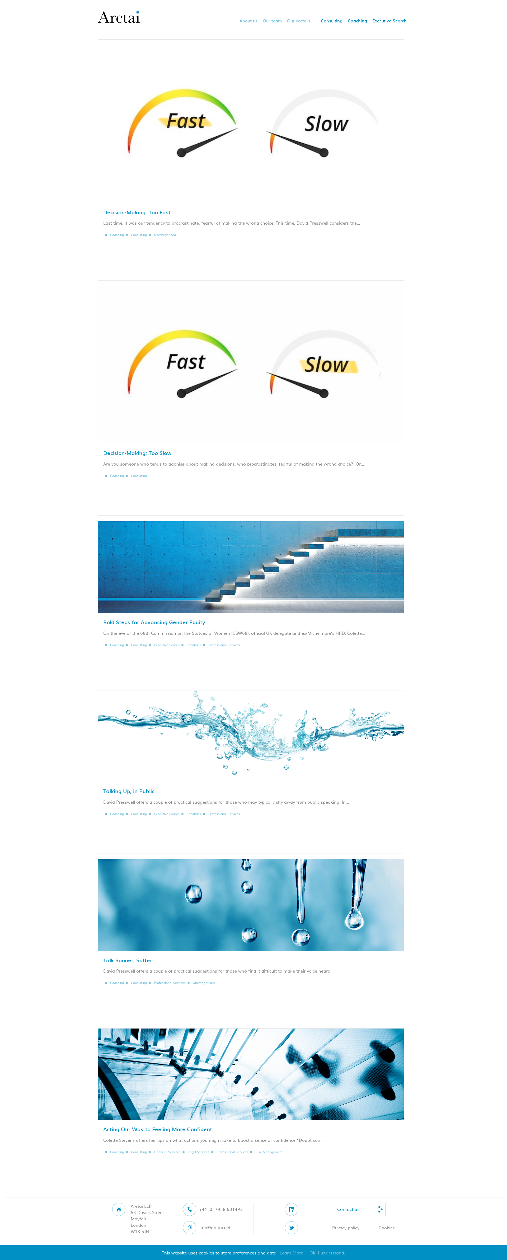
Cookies (387, 1227)
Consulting (331, 21)
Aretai (119, 17)
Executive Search (389, 21)
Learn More (291, 1252)
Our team (272, 21)
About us (248, 21)
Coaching (357, 21)
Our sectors (298, 21)
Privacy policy (345, 1227)
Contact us (348, 1209)
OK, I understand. (327, 1252)
